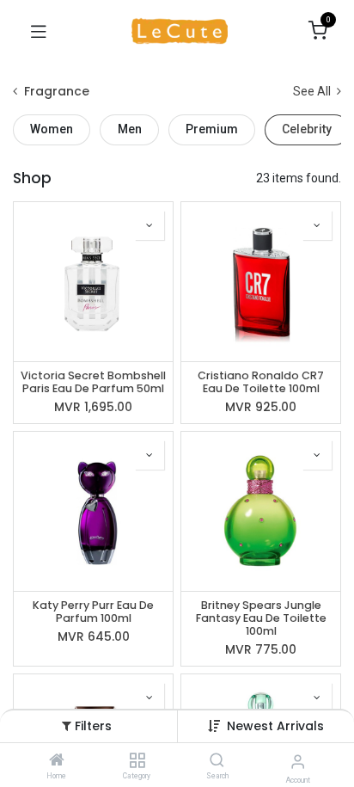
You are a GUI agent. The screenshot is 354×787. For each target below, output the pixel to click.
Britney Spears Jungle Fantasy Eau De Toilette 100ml (261, 618)
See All (313, 91)
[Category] (137, 761)
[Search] (217, 761)
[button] (275, 725)
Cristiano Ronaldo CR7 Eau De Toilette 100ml (261, 382)
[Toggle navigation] (39, 31)
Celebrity (307, 129)
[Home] (56, 761)
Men (130, 129)
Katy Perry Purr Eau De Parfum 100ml (93, 611)
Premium (212, 129)
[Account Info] (298, 762)
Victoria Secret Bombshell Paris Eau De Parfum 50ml (93, 382)
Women (51, 129)
